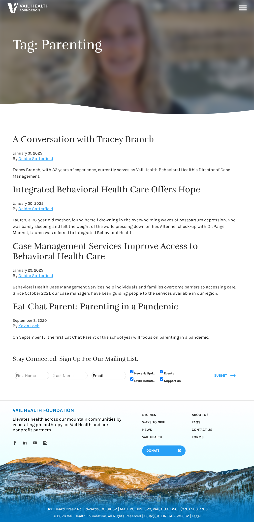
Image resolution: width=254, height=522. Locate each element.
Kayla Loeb (28, 325)
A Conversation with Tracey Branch (83, 139)
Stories (149, 415)
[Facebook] (15, 443)
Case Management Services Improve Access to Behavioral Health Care (105, 251)
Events (169, 373)
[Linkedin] (26, 443)
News (147, 430)
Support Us (172, 381)
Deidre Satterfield (35, 158)
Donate (152, 450)
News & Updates (144, 373)
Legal (196, 516)
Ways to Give (153, 422)
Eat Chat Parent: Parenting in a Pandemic (95, 306)
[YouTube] (36, 443)
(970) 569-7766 (194, 509)
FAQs (196, 422)
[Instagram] (46, 443)
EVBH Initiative (144, 381)
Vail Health (152, 437)
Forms (198, 437)
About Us (200, 415)
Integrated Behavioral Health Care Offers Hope (106, 189)
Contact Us (202, 430)
